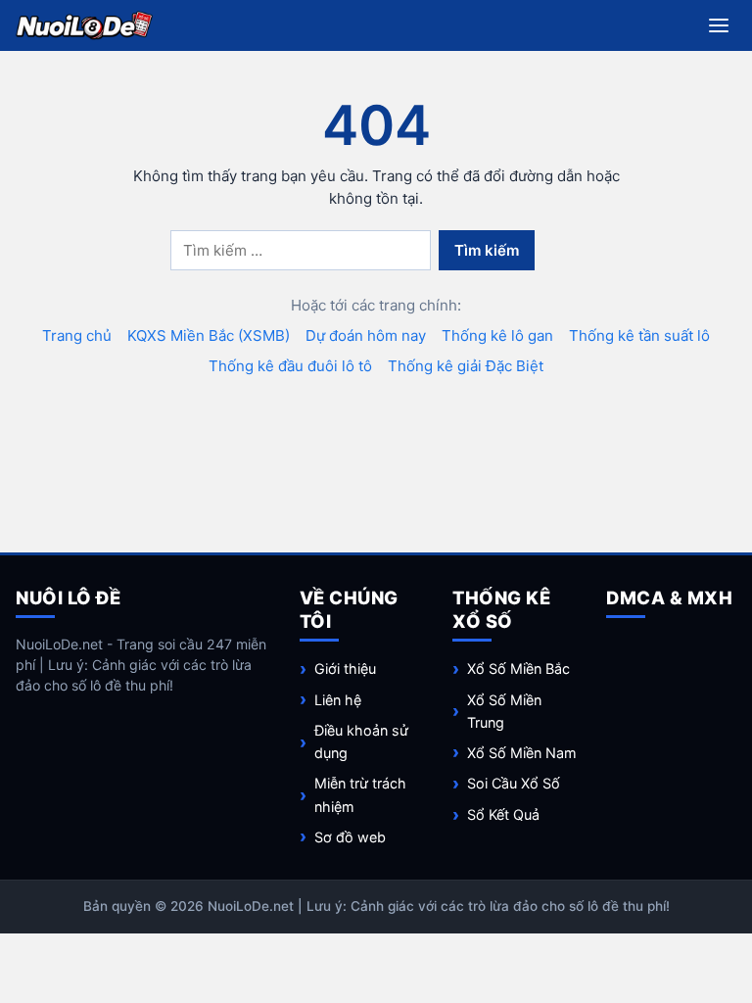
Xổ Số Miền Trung (504, 711)
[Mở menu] (718, 25)
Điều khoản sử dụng (361, 741)
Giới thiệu (345, 668)
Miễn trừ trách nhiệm (360, 794)
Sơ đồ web (350, 837)
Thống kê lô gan (497, 335)
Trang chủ (77, 335)
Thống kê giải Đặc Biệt (465, 366)
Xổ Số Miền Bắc (518, 668)
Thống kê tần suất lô (639, 335)
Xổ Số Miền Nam (522, 752)
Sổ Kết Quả (503, 814)
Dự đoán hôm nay (366, 335)
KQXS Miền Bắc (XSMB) (208, 335)
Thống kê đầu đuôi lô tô (290, 366)
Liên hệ (337, 700)
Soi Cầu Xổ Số (513, 783)
